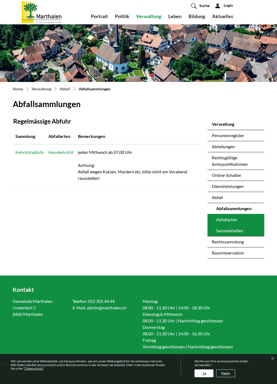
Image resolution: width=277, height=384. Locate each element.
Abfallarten (226, 219)
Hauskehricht (61, 152)
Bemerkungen (91, 136)
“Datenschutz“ (34, 368)
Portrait (99, 16)
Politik (122, 16)
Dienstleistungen (228, 186)
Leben (175, 16)
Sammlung (25, 136)
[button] (200, 5)
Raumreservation (228, 252)
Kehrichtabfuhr (29, 152)
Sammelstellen (229, 230)
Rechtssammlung (228, 241)
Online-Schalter (226, 175)
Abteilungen (223, 146)
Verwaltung (148, 16)
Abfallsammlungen (234, 210)
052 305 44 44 (101, 301)
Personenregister (228, 135)
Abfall (217, 197)
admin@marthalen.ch (106, 307)
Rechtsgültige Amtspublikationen (230, 161)
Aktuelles (222, 16)
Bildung (197, 16)
